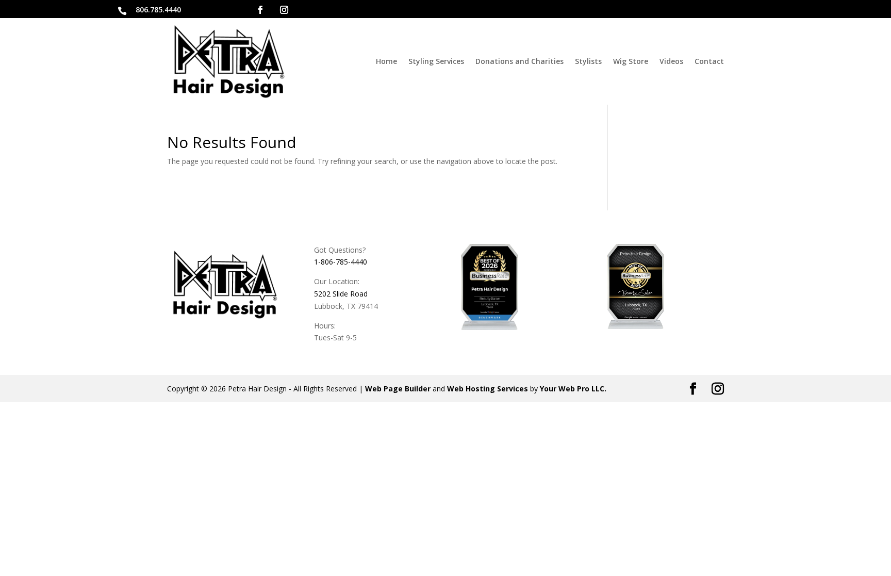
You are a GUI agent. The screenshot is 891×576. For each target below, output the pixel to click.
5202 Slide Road (341, 294)
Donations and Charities (519, 61)
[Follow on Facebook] (260, 10)
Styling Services (436, 61)
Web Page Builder (398, 388)
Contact (709, 61)
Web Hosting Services (487, 388)
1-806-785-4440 (340, 262)
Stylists (588, 61)
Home (386, 61)
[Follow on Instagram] (284, 10)
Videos (671, 61)
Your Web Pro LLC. (573, 388)
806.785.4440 (158, 9)
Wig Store (630, 61)
